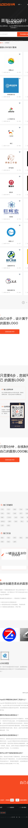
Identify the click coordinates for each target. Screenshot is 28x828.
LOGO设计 (7, 42)
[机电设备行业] (11, 85)
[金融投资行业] (11, 256)
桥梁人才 (11, 241)
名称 (16, 521)
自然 (16, 517)
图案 (2, 517)
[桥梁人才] (11, 232)
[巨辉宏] (11, 207)
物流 (21, 537)
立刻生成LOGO (9, 331)
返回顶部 (18, 426)
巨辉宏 (11, 217)
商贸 (15, 537)
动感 (22, 517)
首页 (19, 4)
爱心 (22, 521)
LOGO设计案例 (22, 807)
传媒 (8, 537)
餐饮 (2, 537)
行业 (8, 509)
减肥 (15, 541)
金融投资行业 (11, 265)
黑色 (8, 513)
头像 (15, 513)
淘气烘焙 (11, 168)
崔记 (11, 143)
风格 (15, 509)
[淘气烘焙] (11, 158)
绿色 (2, 513)
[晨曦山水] (11, 60)
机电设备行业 (11, 94)
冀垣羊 (11, 192)
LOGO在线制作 (10, 807)
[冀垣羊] (11, 183)
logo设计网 (12, 817)
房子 (21, 513)
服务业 (2, 521)
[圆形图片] (9, 637)
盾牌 (9, 521)
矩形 (8, 525)
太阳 (2, 525)
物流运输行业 (11, 290)
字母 (2, 509)
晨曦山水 (11, 70)
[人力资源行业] (11, 109)
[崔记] (11, 134)
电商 (2, 541)
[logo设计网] (7, 4)
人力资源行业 (11, 119)
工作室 (9, 517)
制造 (8, 541)
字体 (21, 509)
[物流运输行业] (11, 281)
